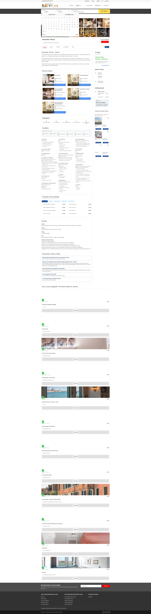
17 (72, 24)
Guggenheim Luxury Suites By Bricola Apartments (105, 139)
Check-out (58, 10)
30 (43, 31)
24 (46, 28)
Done (77, 34)
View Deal (98, 129)
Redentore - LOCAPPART (104, 126)
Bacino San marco (83, 264)
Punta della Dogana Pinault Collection (55, 264)
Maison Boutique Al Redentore (48, 426)
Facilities (58, 47)
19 (77, 24)
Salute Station (45, 264)
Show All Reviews (105, 65)
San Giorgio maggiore (50, 265)
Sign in (93, 1)
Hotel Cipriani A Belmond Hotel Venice (50, 450)
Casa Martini (44, 548)
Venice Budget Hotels (69, 598)
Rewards (99, 5)
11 (74, 22)
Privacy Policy (43, 598)
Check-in (44, 10)
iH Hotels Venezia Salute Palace (105, 153)
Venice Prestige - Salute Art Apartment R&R (51, 499)
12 (77, 22)
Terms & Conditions (45, 600)
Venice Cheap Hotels (69, 602)
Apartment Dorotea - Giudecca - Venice (50, 401)
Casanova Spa (73, 263)
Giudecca (96, 152)
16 (69, 24)
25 (48, 28)
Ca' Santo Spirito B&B (46, 475)
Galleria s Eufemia (65, 264)
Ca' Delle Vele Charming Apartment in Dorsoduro (52, 523)
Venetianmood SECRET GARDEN (49, 304)
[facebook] (103, 612)
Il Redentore (68, 263)
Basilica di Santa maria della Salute (82, 263)
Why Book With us (44, 602)
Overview (45, 47)
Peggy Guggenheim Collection (74, 264)
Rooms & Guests (75, 10)
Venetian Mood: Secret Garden (48, 377)
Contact (107, 5)
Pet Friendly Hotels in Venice (70, 597)
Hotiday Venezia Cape (98, 139)
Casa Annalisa (45, 328)
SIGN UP (106, 586)
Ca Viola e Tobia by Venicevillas (48, 353)
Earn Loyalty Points (45, 604)
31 (46, 31)
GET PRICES (104, 11)
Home (72, 5)
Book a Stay (105, 41)
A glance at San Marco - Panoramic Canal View (98, 126)
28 (56, 28)
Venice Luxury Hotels (69, 600)
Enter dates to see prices (60, 84)
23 (43, 28)
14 (64, 24)
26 (51, 28)
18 (74, 24)
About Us (43, 597)
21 (64, 26)
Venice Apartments (68, 604)
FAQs (73, 47)
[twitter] (106, 612)
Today (44, 34)
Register (98, 1)
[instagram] (109, 612)
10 (72, 22)
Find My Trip (87, 1)
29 (59, 28)
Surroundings (65, 47)
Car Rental (89, 5)
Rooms (51, 47)
